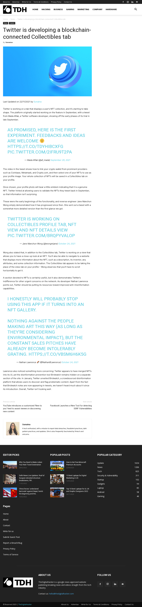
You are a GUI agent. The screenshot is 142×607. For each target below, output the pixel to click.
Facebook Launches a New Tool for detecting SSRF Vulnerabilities (71, 407)
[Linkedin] (132, 2)
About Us (6, 2)
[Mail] (137, 2)
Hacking (46, 9)
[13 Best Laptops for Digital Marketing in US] (57, 479)
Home (35, 9)
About (5, 519)
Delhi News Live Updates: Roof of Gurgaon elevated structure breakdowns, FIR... (31, 478)
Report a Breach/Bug (12, 543)
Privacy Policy (56, 2)
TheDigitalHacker (25, 604)
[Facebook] (123, 2)
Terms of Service (10, 554)
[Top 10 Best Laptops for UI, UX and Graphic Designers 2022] (57, 492)
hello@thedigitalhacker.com (61, 593)
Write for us (8, 531)
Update (12, 23)
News (13, 19)
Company (97, 9)
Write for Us (26, 2)
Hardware (111, 9)
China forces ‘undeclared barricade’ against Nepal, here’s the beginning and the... (31, 491)
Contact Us (68, 2)
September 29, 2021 (60, 160)
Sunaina (9, 42)
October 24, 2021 (67, 243)
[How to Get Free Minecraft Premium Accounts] (57, 466)
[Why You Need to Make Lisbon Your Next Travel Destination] (10, 465)
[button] (135, 9)
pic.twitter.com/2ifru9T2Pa (39, 152)
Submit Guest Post (11, 537)
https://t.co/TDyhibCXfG (35, 146)
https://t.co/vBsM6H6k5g (57, 354)
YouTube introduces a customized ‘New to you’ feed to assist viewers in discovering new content (22, 408)
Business (58, 9)
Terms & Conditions (41, 2)
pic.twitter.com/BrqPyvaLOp (41, 235)
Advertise (15, 2)
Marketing (83, 9)
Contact (6, 525)
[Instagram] (128, 2)
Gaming (70, 9)
